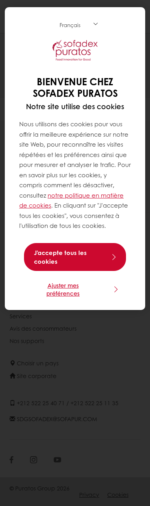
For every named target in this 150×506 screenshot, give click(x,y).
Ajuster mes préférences (63, 289)
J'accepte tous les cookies (60, 257)
